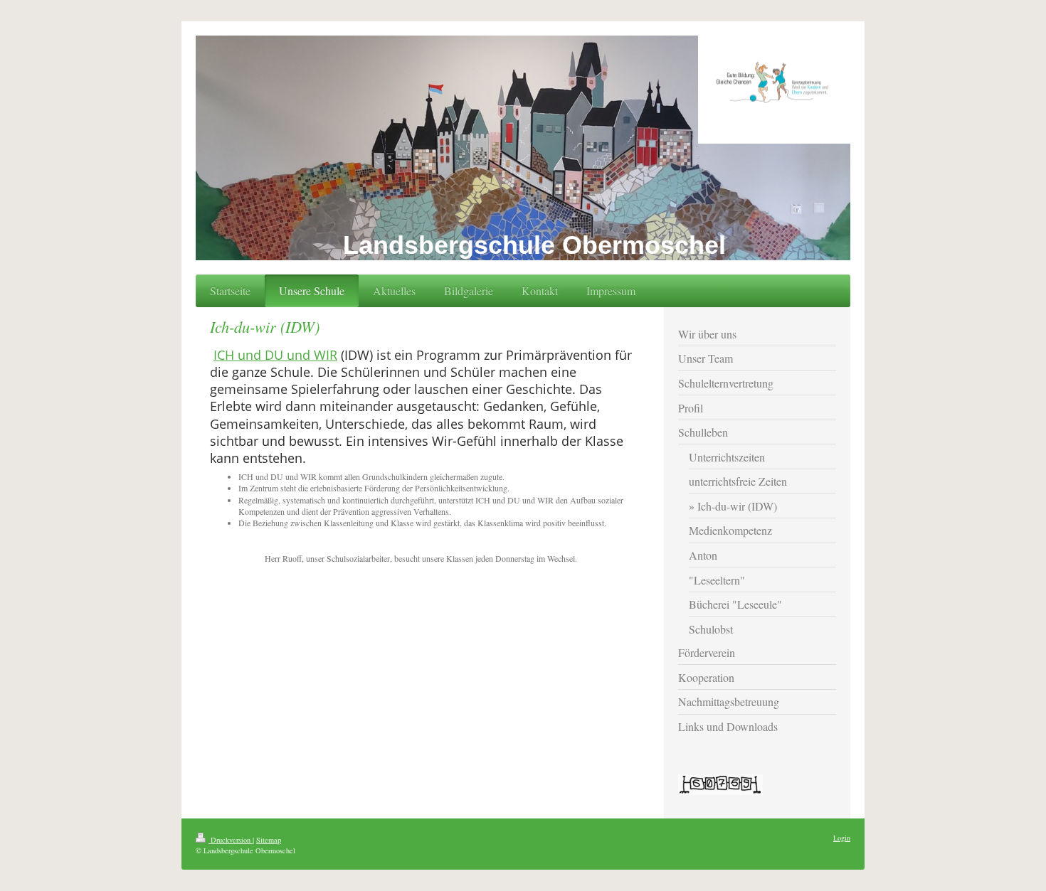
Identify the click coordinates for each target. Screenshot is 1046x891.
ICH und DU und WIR (275, 354)
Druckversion (230, 840)
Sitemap (268, 840)
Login (841, 838)
